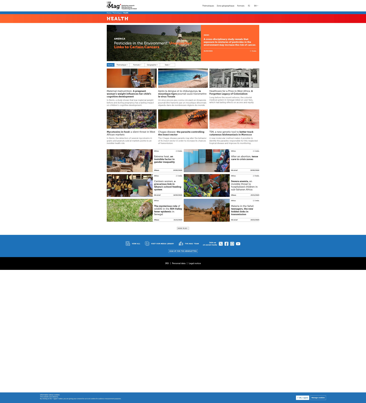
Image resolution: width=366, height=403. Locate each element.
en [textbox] (255, 6)
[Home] (122, 6)
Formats (240, 6)
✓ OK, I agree (302, 398)
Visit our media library (162, 244)
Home (109, 13)
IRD (167, 263)
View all (136, 244)
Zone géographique (225, 6)
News (207, 35)
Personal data (178, 263)
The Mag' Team (192, 244)
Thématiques (208, 6)
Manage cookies (318, 398)
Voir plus (182, 228)
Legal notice (195, 263)
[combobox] (256, 5)
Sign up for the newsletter (183, 251)
